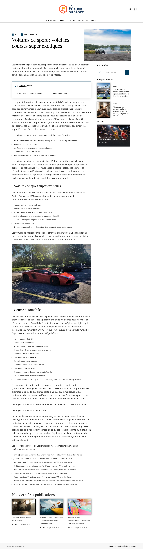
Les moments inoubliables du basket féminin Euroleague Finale (112, 138)
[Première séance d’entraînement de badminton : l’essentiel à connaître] (79, 507)
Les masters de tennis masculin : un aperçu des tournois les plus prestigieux (121, 92)
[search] (130, 9)
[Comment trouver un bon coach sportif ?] (23, 507)
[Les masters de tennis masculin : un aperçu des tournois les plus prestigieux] (103, 91)
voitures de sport (23, 64)
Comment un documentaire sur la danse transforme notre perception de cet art (121, 111)
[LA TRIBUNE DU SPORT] (71, 9)
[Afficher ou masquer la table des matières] (60, 86)
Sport (14, 524)
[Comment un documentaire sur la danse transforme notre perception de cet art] (103, 110)
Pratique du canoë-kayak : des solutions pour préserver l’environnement (51, 521)
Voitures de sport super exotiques (29, 93)
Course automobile (60, 93)
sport (41, 102)
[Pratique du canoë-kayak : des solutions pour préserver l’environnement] (51, 507)
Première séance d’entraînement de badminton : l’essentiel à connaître (79, 521)
